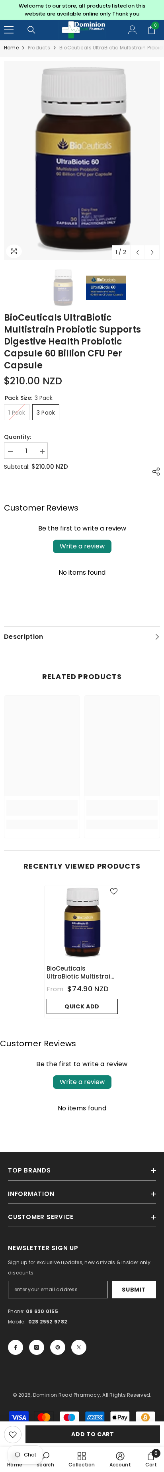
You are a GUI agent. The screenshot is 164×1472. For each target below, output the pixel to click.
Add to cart (92, 1434)
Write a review (82, 546)
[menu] (9, 30)
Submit (134, 1290)
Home (11, 47)
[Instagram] (36, 1347)
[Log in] (132, 29)
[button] (137, 252)
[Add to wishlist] (12, 1434)
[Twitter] (78, 1347)
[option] (82, 10)
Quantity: (17, 437)
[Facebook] (15, 1347)
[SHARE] (154, 471)
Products (39, 47)
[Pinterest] (57, 1347)
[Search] (31, 30)
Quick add (82, 1006)
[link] (42, 808)
